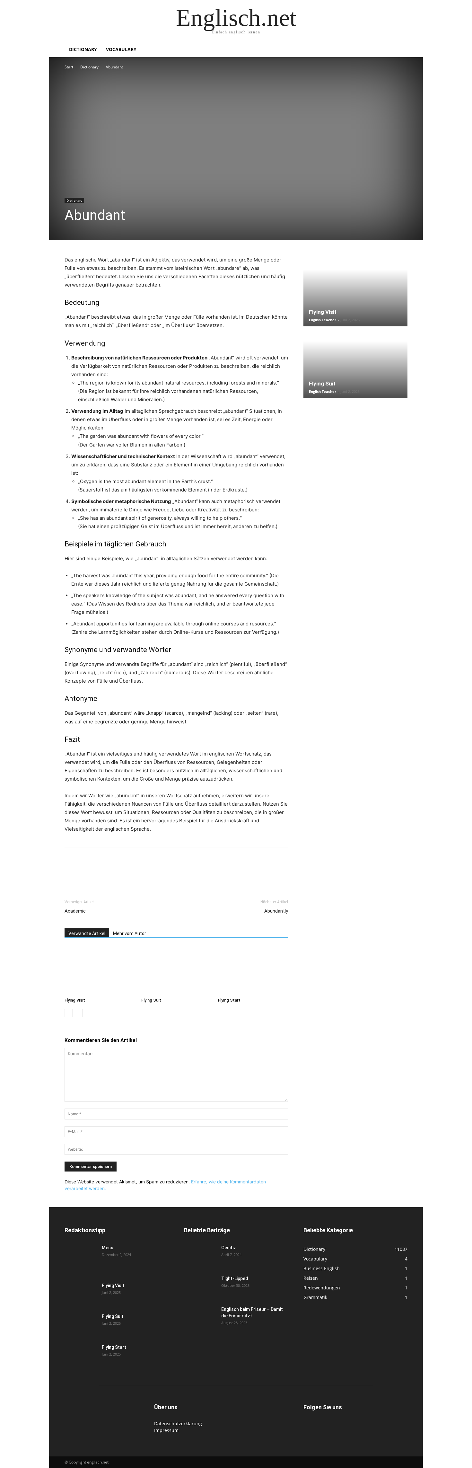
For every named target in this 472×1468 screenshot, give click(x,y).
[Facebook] (71, 871)
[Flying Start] (253, 971)
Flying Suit (151, 1000)
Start (69, 67)
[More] (174, 871)
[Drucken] (144, 871)
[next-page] (79, 1013)
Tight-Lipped (234, 1278)
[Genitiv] (200, 1255)
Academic (75, 911)
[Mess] (81, 1255)
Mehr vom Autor (129, 933)
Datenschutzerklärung (178, 1423)
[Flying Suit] (176, 971)
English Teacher (322, 319)
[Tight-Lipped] (200, 1286)
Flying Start (229, 1000)
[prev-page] (69, 1013)
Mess (107, 1247)
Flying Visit (75, 1000)
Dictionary (83, 49)
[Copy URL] (159, 871)
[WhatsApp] (100, 871)
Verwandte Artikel (86, 933)
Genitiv (228, 1247)
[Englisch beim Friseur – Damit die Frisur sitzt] (200, 1317)
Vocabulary (121, 49)
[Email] (130, 871)
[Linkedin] (115, 871)
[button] (399, 50)
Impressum (166, 1430)
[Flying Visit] (100, 971)
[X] (85, 871)
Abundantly (276, 911)
